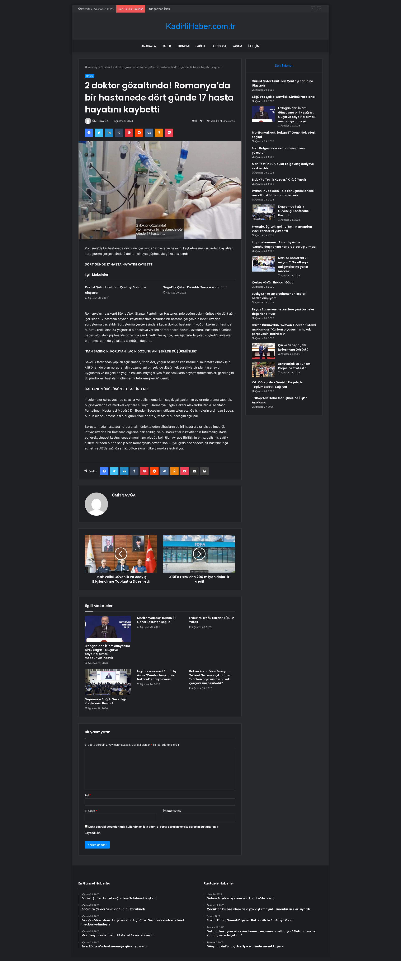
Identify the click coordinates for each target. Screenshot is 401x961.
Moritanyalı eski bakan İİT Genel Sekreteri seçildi (156, 620)
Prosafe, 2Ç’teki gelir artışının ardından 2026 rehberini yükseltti (282, 229)
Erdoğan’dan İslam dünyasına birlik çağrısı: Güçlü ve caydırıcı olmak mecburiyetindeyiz (202, 8)
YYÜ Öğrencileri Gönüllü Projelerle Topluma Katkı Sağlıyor (277, 384)
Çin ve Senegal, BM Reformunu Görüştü (293, 347)
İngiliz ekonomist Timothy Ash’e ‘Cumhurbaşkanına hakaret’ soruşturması (156, 675)
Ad (88, 795)
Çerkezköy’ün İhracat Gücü (272, 282)
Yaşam (237, 46)
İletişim (254, 46)
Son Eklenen (284, 66)
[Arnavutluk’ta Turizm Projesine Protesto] (263, 369)
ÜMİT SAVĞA (100, 121)
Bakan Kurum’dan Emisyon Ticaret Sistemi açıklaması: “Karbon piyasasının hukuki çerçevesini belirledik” (210, 677)
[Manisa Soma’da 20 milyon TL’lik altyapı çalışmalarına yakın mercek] (263, 264)
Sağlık (200, 46)
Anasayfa (148, 46)
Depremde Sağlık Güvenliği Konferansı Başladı (105, 701)
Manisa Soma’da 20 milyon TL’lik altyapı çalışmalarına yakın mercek (293, 264)
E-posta (91, 811)
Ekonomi (183, 46)
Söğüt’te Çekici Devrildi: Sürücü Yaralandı (194, 287)
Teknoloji (219, 46)
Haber (166, 46)
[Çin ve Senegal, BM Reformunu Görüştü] (263, 351)
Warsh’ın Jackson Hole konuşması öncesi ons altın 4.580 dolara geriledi (283, 193)
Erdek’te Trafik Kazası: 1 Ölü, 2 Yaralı (211, 620)
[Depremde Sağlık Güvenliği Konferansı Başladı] (108, 682)
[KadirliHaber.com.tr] (200, 26)
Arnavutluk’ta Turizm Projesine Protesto (294, 366)
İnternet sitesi (172, 811)
